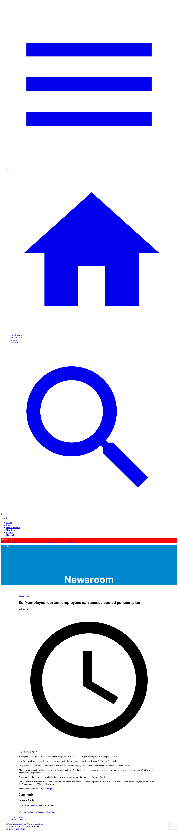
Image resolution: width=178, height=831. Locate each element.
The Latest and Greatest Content (39, 542)
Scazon (22, 596)
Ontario (14, 340)
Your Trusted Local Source (64, 542)
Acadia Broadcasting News (13, 542)
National (14, 342)
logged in (33, 805)
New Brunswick (17, 335)
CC (28, 596)
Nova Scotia (16, 337)
